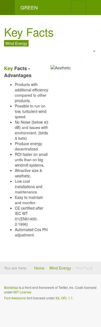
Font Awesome (15, 298)
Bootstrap (11, 287)
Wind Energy (60, 268)
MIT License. (22, 292)
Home (39, 268)
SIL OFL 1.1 (64, 298)
